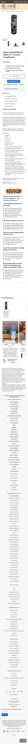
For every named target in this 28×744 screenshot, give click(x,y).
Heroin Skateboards (14, 542)
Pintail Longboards (14, 641)
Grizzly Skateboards (14, 535)
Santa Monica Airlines (14, 572)
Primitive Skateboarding (14, 562)
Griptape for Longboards (14, 662)
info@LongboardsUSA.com (14, 704)
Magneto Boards (14, 480)
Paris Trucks (14, 673)
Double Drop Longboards (14, 653)
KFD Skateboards (14, 544)
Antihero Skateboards (14, 502)
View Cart (14, 601)
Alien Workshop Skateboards (14, 498)
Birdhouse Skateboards (14, 512)
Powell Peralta (14, 560)
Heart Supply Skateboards (14, 539)
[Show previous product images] (3, 40)
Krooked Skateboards (14, 546)
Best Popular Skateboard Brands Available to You (14, 630)
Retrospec (14, 487)
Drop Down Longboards (14, 646)
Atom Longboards (14, 473)
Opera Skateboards (14, 551)
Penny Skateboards (14, 553)
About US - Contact (14, 610)
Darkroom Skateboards (14, 516)
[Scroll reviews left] (3, 343)
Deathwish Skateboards (14, 521)
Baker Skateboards (14, 507)
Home (3, 11)
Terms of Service (14, 614)
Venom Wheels (14, 680)
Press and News (14, 624)
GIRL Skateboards (14, 530)
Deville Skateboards (14, 478)
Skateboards (14, 655)
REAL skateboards (14, 569)
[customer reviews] (14, 60)
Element (14, 523)
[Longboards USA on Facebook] (21, 691)
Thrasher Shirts (14, 667)
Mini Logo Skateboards (14, 549)
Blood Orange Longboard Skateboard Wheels (14, 678)
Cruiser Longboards (14, 648)
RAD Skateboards (14, 565)
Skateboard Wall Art (14, 657)
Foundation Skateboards (14, 528)
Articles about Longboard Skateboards (14, 619)
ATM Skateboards (14, 505)
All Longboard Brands (14, 628)
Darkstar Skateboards (14, 519)
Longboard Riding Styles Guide (14, 596)
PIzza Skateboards (14, 555)
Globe (14, 532)
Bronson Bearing (14, 682)
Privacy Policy (14, 612)
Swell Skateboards (14, 574)
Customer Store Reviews (11, 88)
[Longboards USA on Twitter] (18, 691)
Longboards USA (17, 728)
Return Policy (14, 617)
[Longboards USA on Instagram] (6, 691)
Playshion (14, 482)
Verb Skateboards (14, 579)
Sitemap (14, 633)
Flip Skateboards (14, 567)
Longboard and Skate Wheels (14, 660)
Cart (24, 1)
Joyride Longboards (14, 485)
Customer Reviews (14, 694)
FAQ (14, 587)
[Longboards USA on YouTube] (14, 691)
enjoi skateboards (14, 525)
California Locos (14, 475)
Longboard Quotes (14, 626)
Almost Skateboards (14, 500)
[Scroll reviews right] (24, 343)
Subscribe (4, 714)
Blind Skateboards (14, 509)
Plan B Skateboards (14, 558)
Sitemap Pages (14, 635)
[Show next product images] (6, 40)
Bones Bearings (14, 685)
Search (14, 589)
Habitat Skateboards (14, 537)
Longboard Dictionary (14, 599)
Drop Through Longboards (14, 650)
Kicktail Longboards (14, 644)
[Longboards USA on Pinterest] (10, 691)
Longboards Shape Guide (14, 594)
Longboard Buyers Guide (14, 592)
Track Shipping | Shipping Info (14, 603)
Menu (4, 2)
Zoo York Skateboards (14, 581)
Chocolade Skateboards (14, 514)
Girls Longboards (14, 664)
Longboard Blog (14, 621)
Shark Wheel (14, 489)
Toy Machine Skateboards (14, 576)
